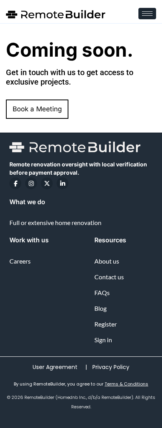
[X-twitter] (47, 183)
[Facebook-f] (15, 183)
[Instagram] (31, 183)
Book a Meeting (37, 109)
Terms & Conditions (126, 384)
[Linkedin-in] (62, 183)
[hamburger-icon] (147, 13)
